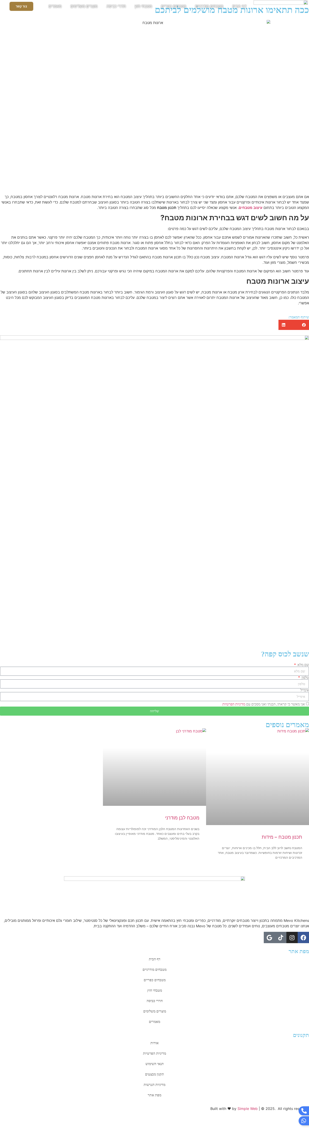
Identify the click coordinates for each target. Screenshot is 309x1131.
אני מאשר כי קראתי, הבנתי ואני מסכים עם (263, 704)
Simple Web (248, 1108)
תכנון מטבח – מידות (282, 837)
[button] (304, 325)
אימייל (304, 690)
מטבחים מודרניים (209, 6)
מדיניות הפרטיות (233, 704)
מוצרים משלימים (84, 6)
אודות (154, 1043)
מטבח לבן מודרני (182, 818)
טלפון (305, 677)
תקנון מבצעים (154, 1074)
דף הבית (239, 6)
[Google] (269, 937)
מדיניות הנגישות (154, 1085)
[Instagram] (292, 937)
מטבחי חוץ (143, 6)
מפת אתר (154, 1095)
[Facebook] (303, 937)
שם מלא (303, 665)
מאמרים (55, 6)
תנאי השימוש (154, 1064)
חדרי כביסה (116, 6)
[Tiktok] (280, 937)
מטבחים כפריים (173, 6)
